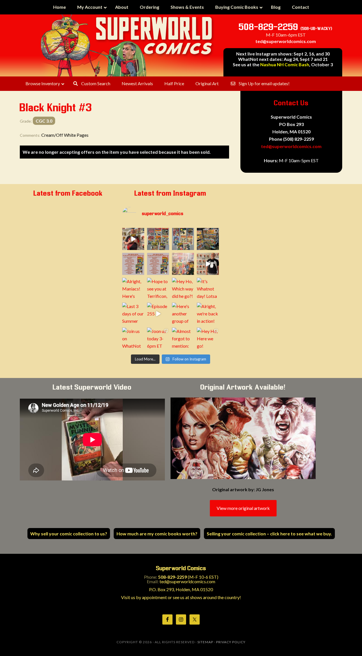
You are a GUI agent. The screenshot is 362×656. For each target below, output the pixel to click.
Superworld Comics (127, 45)
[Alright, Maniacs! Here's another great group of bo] (133, 289)
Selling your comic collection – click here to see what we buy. (269, 533)
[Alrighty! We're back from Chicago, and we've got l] (183, 239)
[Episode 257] (208, 264)
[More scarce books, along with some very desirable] (158, 239)
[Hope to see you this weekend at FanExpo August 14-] (158, 264)
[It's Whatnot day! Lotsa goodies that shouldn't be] (208, 289)
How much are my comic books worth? (157, 533)
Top (349, 643)
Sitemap (205, 642)
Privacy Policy (230, 642)
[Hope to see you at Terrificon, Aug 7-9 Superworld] (158, 289)
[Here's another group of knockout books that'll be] (183, 314)
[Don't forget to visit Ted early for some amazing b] (133, 264)
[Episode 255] (158, 314)
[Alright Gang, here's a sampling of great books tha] (183, 264)
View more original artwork (243, 508)
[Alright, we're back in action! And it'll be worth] (208, 314)
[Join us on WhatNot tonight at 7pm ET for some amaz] (133, 339)
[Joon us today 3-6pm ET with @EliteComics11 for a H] (158, 339)
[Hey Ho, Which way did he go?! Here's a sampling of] (183, 289)
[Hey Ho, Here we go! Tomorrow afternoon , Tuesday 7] (208, 339)
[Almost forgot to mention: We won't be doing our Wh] (183, 339)
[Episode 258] (133, 239)
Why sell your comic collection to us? (68, 533)
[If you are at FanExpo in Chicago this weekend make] (208, 239)
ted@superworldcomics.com (285, 41)
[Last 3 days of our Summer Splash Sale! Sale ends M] (133, 314)
